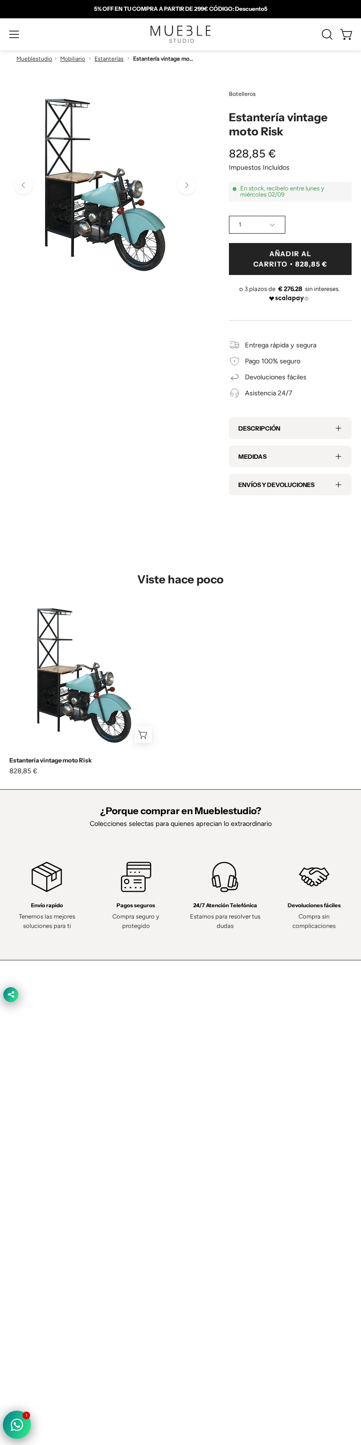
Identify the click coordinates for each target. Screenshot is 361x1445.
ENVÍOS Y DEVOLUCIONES (276, 484)
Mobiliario (72, 58)
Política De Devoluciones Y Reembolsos (68, 1289)
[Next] (186, 185)
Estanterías (109, 58)
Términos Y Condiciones (45, 1233)
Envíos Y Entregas (217, 1132)
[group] (180, 9)
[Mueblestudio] (180, 34)
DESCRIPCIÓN (259, 428)
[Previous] (23, 185)
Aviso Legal (26, 1275)
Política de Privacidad (40, 1219)
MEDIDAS (252, 456)
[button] (326, 34)
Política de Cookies (37, 1247)
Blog (196, 1174)
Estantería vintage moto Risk (50, 760)
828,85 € (23, 771)
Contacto (204, 1118)
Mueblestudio (34, 58)
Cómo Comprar (213, 1146)
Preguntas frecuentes (222, 1160)
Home (199, 1090)
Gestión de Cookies (38, 1261)
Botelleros (242, 93)
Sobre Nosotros (213, 1104)
